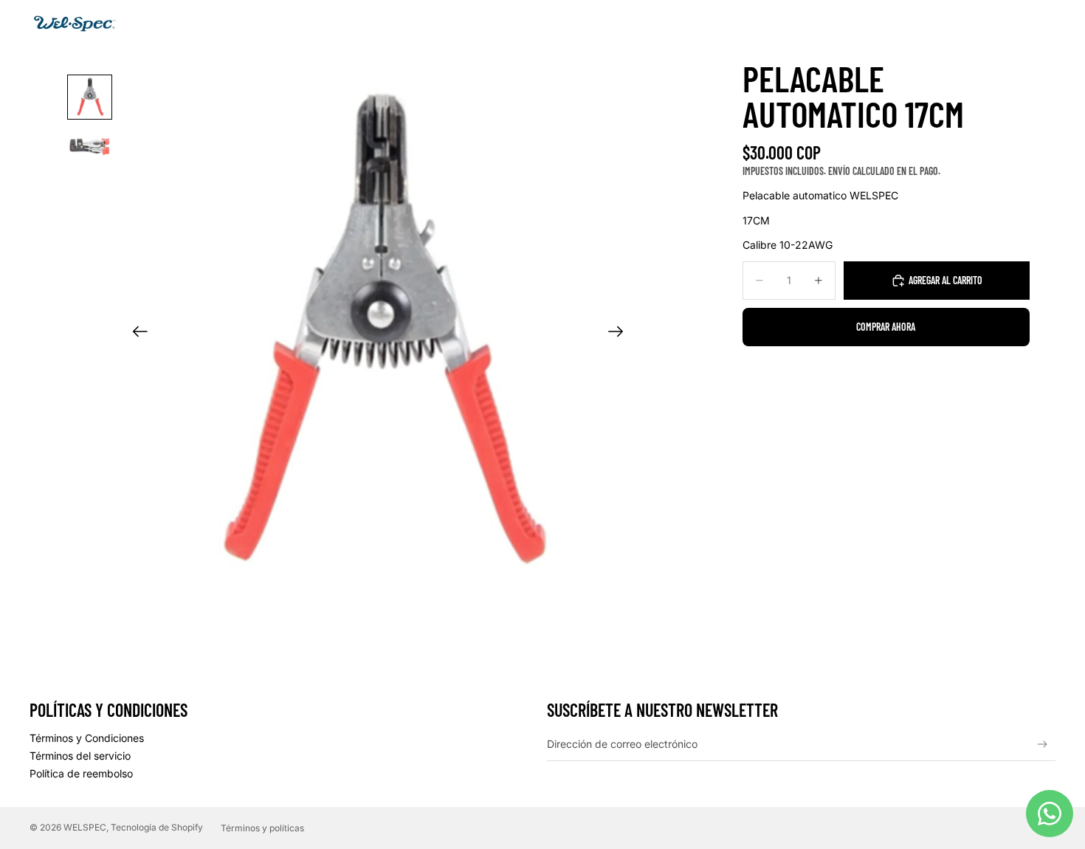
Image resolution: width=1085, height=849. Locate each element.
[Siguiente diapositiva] (620, 333)
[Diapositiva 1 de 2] (90, 97)
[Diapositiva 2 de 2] (90, 145)
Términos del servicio (80, 755)
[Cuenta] (1007, 24)
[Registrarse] (1042, 744)
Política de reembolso (81, 773)
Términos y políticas (262, 827)
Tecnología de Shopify (157, 827)
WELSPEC (84, 827)
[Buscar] (976, 24)
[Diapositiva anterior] (135, 333)
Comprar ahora (885, 326)
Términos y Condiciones (87, 738)
